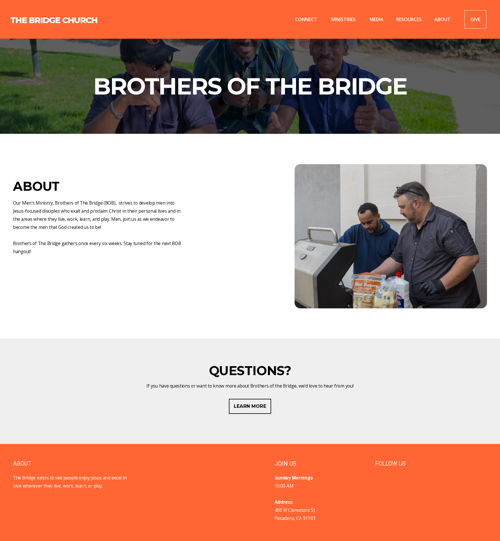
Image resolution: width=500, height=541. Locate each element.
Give (475, 19)
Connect (306, 19)
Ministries (344, 19)
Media (376, 19)
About (443, 19)
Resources (409, 19)
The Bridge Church (53, 20)
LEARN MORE (250, 406)
